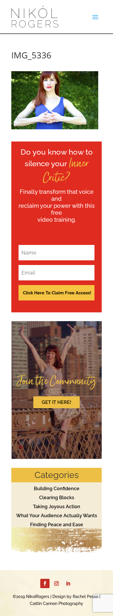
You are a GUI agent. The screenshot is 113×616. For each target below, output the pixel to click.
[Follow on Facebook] (45, 583)
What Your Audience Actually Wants (56, 515)
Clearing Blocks (56, 497)
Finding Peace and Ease (56, 524)
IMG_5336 (31, 55)
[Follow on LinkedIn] (68, 583)
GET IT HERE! (56, 402)
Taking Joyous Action (56, 506)
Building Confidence (56, 488)
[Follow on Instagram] (56, 583)
